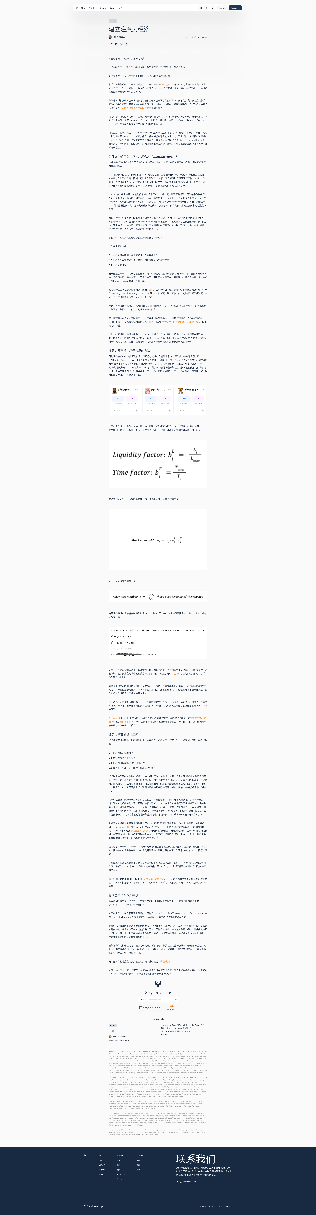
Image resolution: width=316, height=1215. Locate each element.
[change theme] (206, 7)
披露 (138, 1160)
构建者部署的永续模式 (153, 879)
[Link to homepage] (76, 8)
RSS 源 (119, 1178)
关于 (100, 1160)
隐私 (138, 1169)
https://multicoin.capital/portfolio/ (152, 1091)
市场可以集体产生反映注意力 (136, 108)
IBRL (158, 1035)
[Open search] (212, 7)
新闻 (119, 1169)
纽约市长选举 (126, 722)
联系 (119, 1160)
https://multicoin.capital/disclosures (121, 1134)
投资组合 (101, 1165)
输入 (151, 322)
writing (112, 21)
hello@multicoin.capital (186, 1181)
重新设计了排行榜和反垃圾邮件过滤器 (181, 322)
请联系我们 (165, 961)
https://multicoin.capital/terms (147, 1134)
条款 (138, 1165)
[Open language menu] (200, 7)
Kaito (155, 293)
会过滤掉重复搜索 (139, 830)
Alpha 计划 (123, 827)
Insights (101, 1169)
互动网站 (175, 673)
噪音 (150, 289)
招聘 (119, 1165)
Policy (100, 1174)
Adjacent (113, 718)
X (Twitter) (121, 1174)
